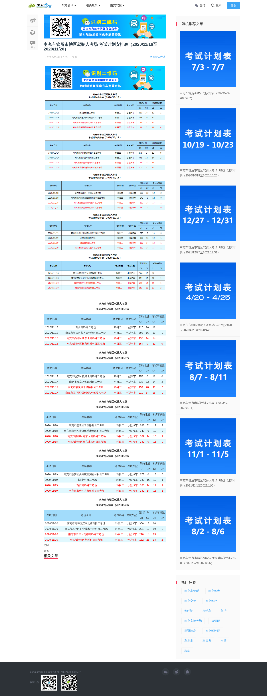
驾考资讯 (68, 5)
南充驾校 (116, 5)
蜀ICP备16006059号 (71, 672)
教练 (187, 650)
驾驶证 (188, 610)
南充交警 (190, 600)
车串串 (188, 640)
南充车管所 (191, 590)
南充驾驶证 (212, 630)
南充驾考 (214, 590)
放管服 (215, 620)
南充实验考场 (193, 620)
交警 (223, 640)
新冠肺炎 (190, 630)
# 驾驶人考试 (157, 56)
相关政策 (92, 5)
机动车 (207, 610)
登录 (233, 5)
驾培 (223, 610)
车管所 (207, 640)
